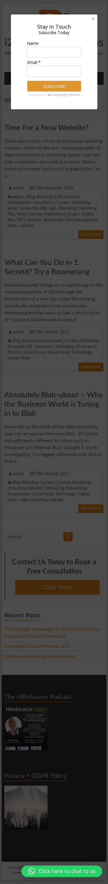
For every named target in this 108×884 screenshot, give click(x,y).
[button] (61, 871)
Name (33, 43)
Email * (34, 62)
